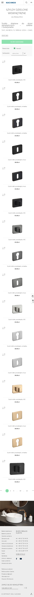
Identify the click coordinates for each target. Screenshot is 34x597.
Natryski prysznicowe (7, 543)
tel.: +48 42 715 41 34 (22, 543)
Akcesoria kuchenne (7, 548)
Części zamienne (6, 561)
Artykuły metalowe (7, 558)
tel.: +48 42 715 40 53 (22, 538)
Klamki (3, 551)
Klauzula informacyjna (7, 579)
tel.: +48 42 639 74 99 (22, 551)
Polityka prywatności (7, 569)
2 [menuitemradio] (10, 491)
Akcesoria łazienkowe (7, 546)
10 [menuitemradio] (20, 491)
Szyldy (3, 553)
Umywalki (4, 541)
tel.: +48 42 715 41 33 (22, 546)
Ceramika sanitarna (7, 536)
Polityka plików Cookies (8, 571)
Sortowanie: (6, 53)
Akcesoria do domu (7, 563)
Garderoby (4, 556)
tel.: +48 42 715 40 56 (22, 541)
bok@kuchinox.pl (20, 554)
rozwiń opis (5, 35)
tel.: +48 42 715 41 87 (22, 548)
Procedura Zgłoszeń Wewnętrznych (7, 575)
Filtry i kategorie (17, 42)
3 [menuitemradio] (13, 491)
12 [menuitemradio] (27, 491)
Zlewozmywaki (5, 538)
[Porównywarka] (4, 62)
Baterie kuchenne (6, 533)
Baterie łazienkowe (7, 531)
